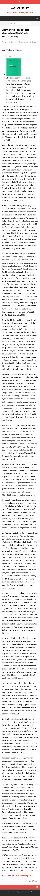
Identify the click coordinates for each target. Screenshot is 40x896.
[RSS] (20, 2)
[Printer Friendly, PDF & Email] (31, 881)
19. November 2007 (10, 42)
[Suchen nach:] (20, 23)
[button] (37, 18)
